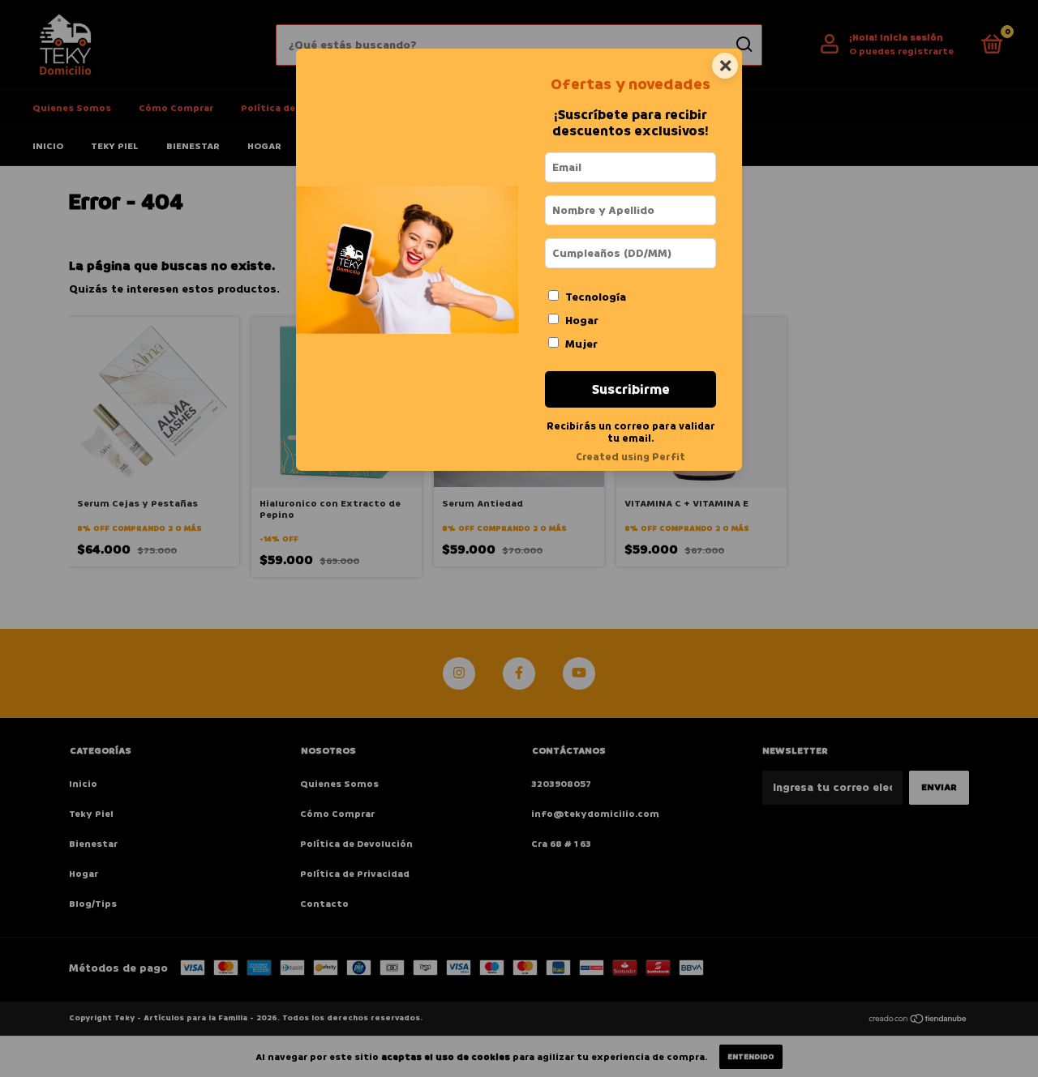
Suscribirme (631, 389)
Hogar (581, 320)
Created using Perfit (630, 457)
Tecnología (595, 297)
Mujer (581, 344)
